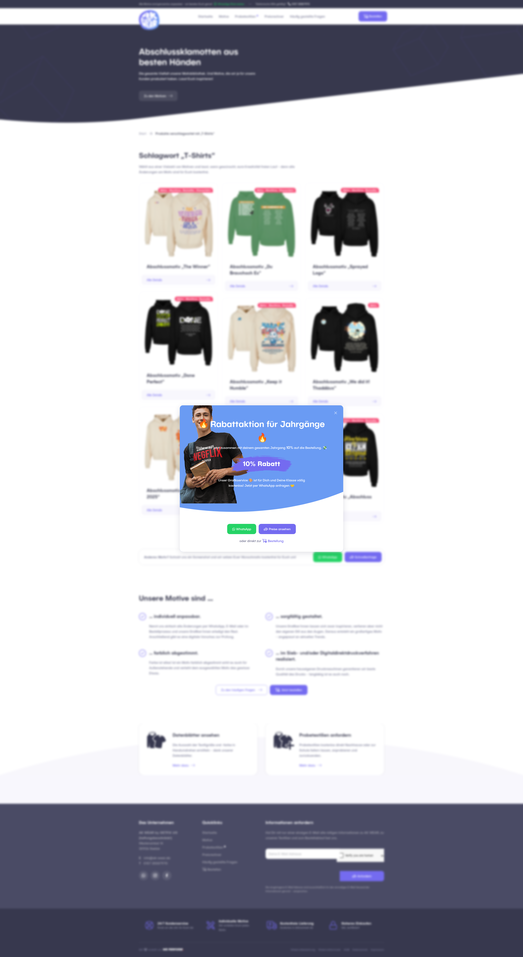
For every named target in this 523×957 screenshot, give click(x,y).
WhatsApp (243, 529)
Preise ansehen (280, 529)
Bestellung (276, 541)
